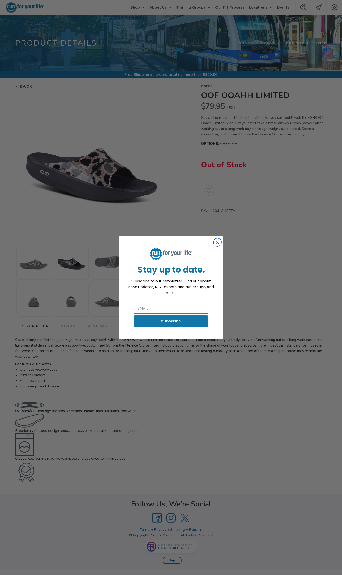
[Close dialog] (217, 242)
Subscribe (171, 321)
